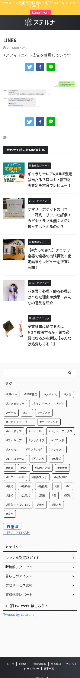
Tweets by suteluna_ (19, 614)
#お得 (67, 394)
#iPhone (11, 394)
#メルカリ (12, 449)
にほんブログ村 (16, 532)
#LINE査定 (30, 394)
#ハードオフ (14, 431)
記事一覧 (49, 668)
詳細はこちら (40, 13)
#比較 (9, 495)
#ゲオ (60, 403)
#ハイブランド (49, 422)
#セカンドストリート (19, 422)
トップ (10, 664)
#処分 (24, 468)
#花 (54, 495)
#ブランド (57, 440)
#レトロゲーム (15, 458)
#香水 (9, 514)
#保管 (9, 468)
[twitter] (29, 67)
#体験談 (56, 458)
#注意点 (25, 495)
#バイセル (35, 431)
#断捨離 (43, 486)
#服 (57, 486)
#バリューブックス (61, 431)
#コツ (27, 412)
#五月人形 (38, 458)
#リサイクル (56, 449)
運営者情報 (39, 664)
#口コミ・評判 (15, 477)
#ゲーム (11, 412)
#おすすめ (50, 394)
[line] (51, 67)
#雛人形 (56, 504)
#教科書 (25, 486)
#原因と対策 (42, 468)
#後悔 (9, 486)
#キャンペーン (41, 403)
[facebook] (40, 67)
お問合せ (24, 664)
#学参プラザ (39, 477)
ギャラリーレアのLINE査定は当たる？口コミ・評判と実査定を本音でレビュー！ (50, 180)
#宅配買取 (60, 477)
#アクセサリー (15, 403)
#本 (68, 486)
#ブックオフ (36, 440)
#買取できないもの (18, 504)
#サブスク (44, 412)
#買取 (67, 495)
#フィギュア (14, 440)
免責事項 (56, 664)
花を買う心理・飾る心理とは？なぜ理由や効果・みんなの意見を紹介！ (49, 297)
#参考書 (62, 468)
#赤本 (40, 504)
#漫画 (41, 495)
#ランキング (34, 449)
